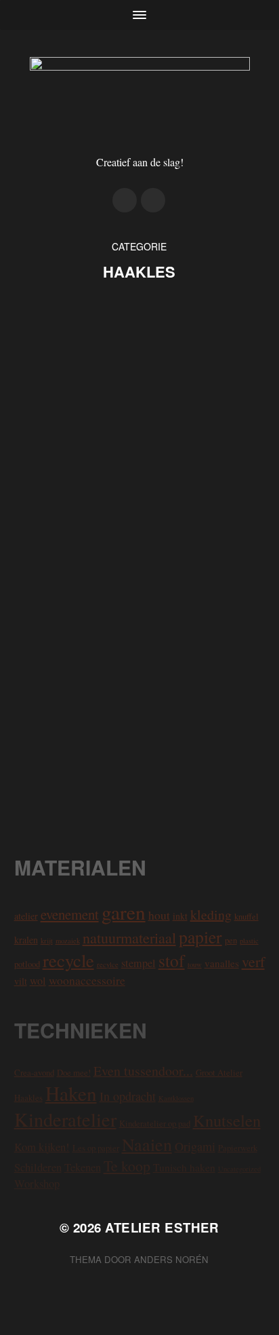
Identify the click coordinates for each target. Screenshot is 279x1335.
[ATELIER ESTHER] (140, 97)
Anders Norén (171, 1259)
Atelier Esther (162, 1227)
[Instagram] (124, 200)
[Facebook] (153, 200)
